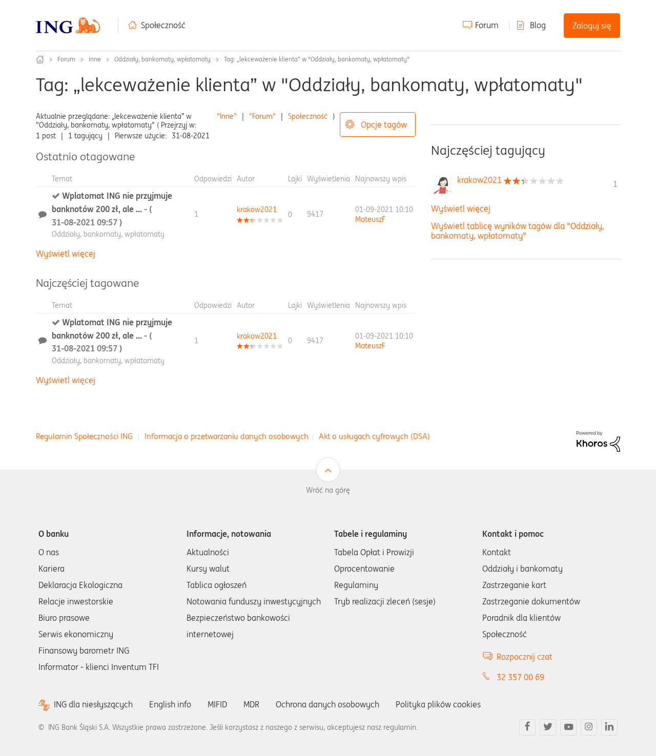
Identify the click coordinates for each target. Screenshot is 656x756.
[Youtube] (568, 727)
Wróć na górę (328, 490)
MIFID (217, 704)
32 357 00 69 (520, 677)
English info (170, 704)
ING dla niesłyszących (93, 704)
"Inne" (227, 116)
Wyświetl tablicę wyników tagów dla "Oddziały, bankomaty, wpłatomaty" (517, 231)
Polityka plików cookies (438, 704)
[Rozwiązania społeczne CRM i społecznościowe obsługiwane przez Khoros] (598, 440)
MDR (251, 704)
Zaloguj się (591, 25)
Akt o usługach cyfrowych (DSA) (374, 436)
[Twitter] (548, 727)
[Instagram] (589, 727)
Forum (487, 25)
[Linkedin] (609, 727)
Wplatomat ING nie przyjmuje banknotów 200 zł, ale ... (112, 209)
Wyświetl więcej (65, 253)
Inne (95, 59)
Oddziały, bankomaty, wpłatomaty (162, 59)
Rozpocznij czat (524, 657)
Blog (538, 25)
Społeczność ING (40, 59)
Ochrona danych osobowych (327, 704)
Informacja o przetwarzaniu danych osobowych (227, 436)
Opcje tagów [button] (384, 124)
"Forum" (262, 116)
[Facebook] (527, 727)
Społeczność (163, 25)
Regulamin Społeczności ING (84, 436)
